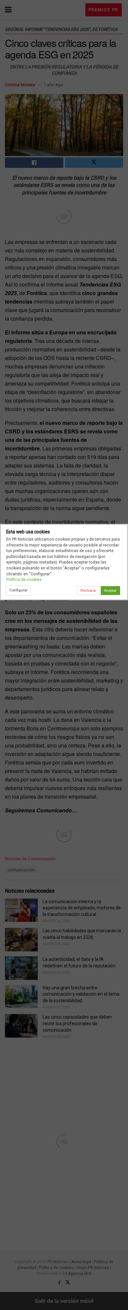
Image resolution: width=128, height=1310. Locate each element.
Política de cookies (24, 579)
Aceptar (110, 590)
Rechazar (88, 590)
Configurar (19, 590)
